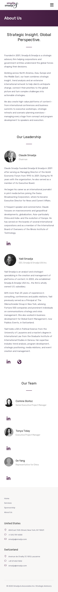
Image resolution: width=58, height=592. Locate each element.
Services (8, 503)
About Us (8, 512)
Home (6, 498)
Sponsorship (9, 508)
